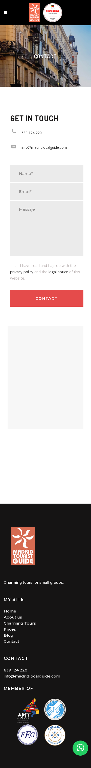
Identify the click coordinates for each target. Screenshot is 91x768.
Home (10, 611)
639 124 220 (15, 670)
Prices (10, 629)
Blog (8, 635)
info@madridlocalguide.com (32, 676)
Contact (11, 641)
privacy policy (21, 271)
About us (13, 617)
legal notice (58, 271)
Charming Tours (20, 623)
